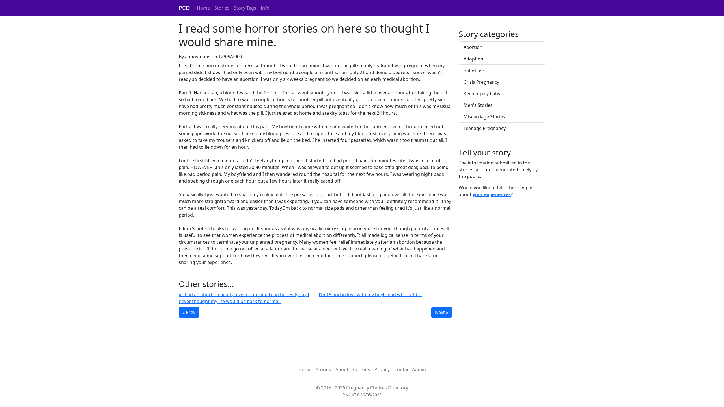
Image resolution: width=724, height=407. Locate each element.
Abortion (473, 47)
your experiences (492, 194)
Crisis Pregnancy (481, 82)
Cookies (361, 369)
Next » (441, 312)
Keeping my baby (482, 93)
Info (265, 8)
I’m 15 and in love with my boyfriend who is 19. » (370, 294)
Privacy (382, 369)
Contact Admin (410, 369)
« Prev (188, 312)
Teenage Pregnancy (485, 128)
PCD (184, 8)
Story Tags (245, 8)
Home (203, 8)
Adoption (473, 59)
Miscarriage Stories (484, 117)
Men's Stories (478, 105)
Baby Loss (474, 70)
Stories (221, 8)
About (341, 369)
